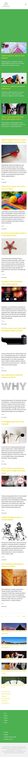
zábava (2, 179)
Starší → (24, 616)
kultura (2, 68)
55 (18, 616)
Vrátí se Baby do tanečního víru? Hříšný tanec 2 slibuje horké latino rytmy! (13, 470)
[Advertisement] (14, 27)
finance (2, 461)
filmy (2, 367)
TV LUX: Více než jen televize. (10, 659)
